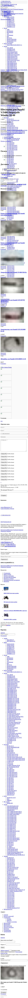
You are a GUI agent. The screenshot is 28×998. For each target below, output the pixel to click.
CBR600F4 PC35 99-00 (13, 701)
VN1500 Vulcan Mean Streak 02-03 (16, 131)
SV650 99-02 (10, 218)
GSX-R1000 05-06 (11, 818)
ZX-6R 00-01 (10, 151)
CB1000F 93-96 (11, 676)
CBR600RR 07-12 (11, 706)
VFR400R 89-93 (11, 725)
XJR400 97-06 (10, 881)
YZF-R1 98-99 (10, 274)
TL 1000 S (9, 219)
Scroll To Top (4, 953)
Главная (3, 70)
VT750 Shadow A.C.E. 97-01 (14, 737)
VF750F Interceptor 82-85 (13, 723)
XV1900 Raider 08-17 (12, 884)
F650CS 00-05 (10, 644)
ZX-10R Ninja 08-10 (12, 147)
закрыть (3, 632)
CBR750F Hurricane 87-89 (13, 709)
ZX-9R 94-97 (10, 161)
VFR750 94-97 (10, 726)
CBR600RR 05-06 (11, 705)
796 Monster (10, 662)
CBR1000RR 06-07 (12, 691)
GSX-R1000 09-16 (11, 821)
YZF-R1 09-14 (10, 271)
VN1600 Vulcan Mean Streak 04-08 (16, 760)
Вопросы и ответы (9, 578)
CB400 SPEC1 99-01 (12, 680)
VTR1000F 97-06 (11, 739)
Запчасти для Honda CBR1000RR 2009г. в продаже (15, 610)
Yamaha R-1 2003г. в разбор (10, 619)
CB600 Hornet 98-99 (12, 686)
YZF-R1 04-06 (10, 268)
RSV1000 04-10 (11, 641)
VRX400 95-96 (11, 732)
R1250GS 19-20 (11, 652)
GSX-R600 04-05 (11, 827)
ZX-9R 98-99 (10, 162)
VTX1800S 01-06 (11, 740)
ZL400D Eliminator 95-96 (13, 138)
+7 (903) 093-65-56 (5, 515)
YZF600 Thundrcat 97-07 (13, 908)
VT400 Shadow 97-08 (12, 107)
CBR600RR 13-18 (11, 708)
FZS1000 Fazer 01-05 (12, 241)
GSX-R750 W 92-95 (12, 841)
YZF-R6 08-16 (10, 905)
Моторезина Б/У (8, 909)
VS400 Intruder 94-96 (12, 849)
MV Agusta (6, 801)
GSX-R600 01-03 (11, 825)
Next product (4, 90)
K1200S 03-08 (10, 646)
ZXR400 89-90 (10, 165)
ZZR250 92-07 (10, 167)
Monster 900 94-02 (11, 667)
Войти (2, 947)
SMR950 (9, 800)
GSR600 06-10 (10, 183)
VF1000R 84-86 (11, 720)
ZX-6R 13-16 (10, 158)
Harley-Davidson (8, 670)
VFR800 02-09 (10, 729)
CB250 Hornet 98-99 (12, 679)
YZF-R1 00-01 (10, 892)
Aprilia (5, 638)
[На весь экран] (4, 995)
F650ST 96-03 (10, 645)
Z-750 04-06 (10, 764)
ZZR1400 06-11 (11, 166)
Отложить (3, 129)
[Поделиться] (2, 995)
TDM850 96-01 (11, 247)
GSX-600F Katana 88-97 (13, 187)
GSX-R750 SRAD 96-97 (13, 211)
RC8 (8, 172)
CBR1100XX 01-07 (12, 694)
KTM (5, 796)
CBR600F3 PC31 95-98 (13, 700)
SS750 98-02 (10, 669)
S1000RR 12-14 (11, 653)
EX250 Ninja (10, 123)
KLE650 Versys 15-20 (12, 128)
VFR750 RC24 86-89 (12, 727)
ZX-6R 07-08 (10, 782)
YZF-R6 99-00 (10, 906)
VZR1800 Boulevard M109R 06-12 (16, 854)
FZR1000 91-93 (11, 239)
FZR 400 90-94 (11, 863)
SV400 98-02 (10, 842)
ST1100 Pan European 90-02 (14, 719)
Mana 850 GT (10, 639)
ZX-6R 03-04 (10, 152)
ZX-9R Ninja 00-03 (12, 163)
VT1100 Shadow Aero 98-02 (14, 733)
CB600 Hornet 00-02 (12, 683)
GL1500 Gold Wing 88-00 (13, 87)
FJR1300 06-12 (11, 859)
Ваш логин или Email (7, 940)
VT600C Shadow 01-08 (13, 736)
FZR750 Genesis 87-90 (12, 240)
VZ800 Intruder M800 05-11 (14, 853)
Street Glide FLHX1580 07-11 (14, 672)
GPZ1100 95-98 (11, 126)
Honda (5, 673)
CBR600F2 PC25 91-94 (13, 71)
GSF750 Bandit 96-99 (12, 808)
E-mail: (2, 958)
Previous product (5, 71)
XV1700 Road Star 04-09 (13, 882)
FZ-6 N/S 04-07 (11, 861)
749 (8, 660)
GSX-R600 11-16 (11, 829)
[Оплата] (1, 626)
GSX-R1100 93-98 (11, 822)
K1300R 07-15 (10, 648)
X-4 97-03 (9, 741)
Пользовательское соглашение (12, 580)
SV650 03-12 (10, 216)
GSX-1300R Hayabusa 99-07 (14, 186)
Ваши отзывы (7, 574)
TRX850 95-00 (10, 248)
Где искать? (4, 8)
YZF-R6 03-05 (10, 275)
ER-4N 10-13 (10, 119)
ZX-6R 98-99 (10, 159)
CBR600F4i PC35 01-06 (13, 702)
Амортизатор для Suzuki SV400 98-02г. (14, 272)
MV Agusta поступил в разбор (10, 602)
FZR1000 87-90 (11, 237)
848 (8, 663)
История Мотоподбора (10, 577)
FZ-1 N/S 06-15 (11, 860)
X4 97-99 (9, 743)
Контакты (6, 581)
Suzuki (7, 70)
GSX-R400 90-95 (11, 824)
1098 (8, 656)
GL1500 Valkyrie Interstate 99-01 (15, 89)
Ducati (5, 655)
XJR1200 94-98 (11, 880)
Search (2, 912)
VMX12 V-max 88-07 (12, 877)
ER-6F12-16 (10, 748)
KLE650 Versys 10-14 (12, 127)
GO (1, 421)
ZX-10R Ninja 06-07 (12, 145)
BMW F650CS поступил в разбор (11, 593)
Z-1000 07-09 (10, 761)
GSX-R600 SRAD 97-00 (13, 831)
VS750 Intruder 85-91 (12, 850)
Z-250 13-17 (10, 135)
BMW (5, 642)
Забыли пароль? (5, 950)
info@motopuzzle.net (6, 2)
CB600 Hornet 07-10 (12, 684)
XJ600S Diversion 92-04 (13, 878)
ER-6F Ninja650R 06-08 (13, 120)
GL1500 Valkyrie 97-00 (13, 88)
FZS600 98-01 (10, 870)
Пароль (3, 944)
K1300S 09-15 (10, 649)
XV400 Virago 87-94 (12, 885)
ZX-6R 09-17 (10, 783)
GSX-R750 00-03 (11, 832)
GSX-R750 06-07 (11, 208)
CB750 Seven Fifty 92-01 (13, 687)
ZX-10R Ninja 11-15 (12, 148)
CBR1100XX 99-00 (12, 697)
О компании (7, 573)
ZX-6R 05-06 (10, 154)
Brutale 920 (10, 176)
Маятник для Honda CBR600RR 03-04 (11, 105)
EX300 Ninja (10, 124)
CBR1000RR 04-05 (12, 690)
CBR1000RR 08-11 (12, 693)
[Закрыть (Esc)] (1, 995)
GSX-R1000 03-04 (11, 190)
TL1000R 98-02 (11, 848)
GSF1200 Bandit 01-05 (12, 179)
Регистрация (18, 951)
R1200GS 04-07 (11, 651)
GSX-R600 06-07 (11, 828)
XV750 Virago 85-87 (12, 887)
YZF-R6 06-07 (10, 276)
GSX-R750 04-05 (11, 207)
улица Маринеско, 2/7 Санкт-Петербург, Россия (7, 508)
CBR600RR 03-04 (11, 704)
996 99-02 (9, 665)
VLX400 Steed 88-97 (12, 730)
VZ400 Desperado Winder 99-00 (19, 70)
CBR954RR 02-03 (11, 712)
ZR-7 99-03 (10, 768)
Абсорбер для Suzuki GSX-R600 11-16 (13, 359)
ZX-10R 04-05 (10, 142)
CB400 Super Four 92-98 (13, 681)
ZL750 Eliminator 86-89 (13, 140)
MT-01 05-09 (10, 871)
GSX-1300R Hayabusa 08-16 (14, 811)
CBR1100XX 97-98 (12, 68)
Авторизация (7, 931)
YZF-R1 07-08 (10, 269)
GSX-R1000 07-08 (11, 820)
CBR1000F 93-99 (11, 688)
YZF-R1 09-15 (10, 899)
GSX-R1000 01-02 (11, 815)
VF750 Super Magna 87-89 (13, 722)
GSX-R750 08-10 (11, 209)
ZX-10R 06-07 (10, 144)
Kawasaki (6, 117)
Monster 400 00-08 (11, 666)
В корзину (3, 127)
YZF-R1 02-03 (10, 267)
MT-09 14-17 (10, 246)
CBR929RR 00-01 (11, 711)
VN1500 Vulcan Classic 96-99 (14, 757)
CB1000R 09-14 (11, 677)
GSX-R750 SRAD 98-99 (13, 212)
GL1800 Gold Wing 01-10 (13, 91)
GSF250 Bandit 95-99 (12, 807)
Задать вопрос (7, 138)
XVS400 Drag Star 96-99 (13, 888)
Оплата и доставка (9, 137)
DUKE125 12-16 (11, 797)
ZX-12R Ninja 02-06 (12, 149)
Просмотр (3, 207)
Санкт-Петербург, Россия (7, 542)
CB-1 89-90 (10, 674)
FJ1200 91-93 (10, 857)
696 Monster (10, 659)
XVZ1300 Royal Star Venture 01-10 (16, 889)
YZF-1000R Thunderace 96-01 (14, 891)
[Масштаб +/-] (6, 995)
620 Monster (10, 658)
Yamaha (6, 856)
